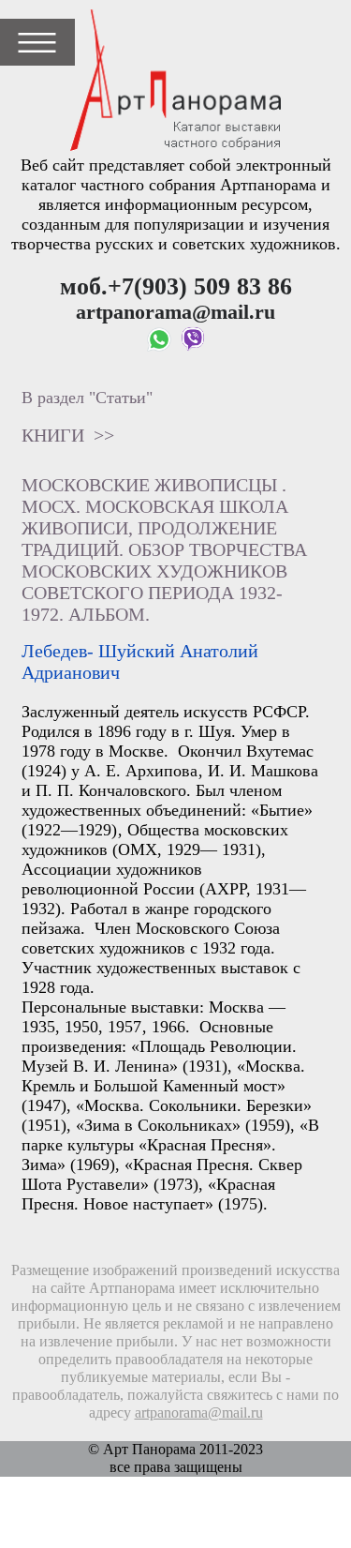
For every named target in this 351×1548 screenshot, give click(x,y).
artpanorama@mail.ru (199, 1413)
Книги (53, 435)
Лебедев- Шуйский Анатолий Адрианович (140, 661)
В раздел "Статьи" (87, 397)
